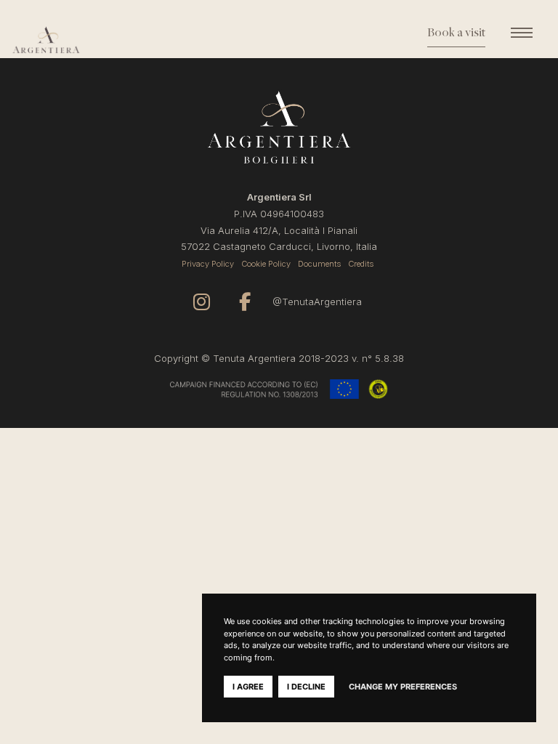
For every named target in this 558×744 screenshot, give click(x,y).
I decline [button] (306, 687)
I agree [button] (248, 687)
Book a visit (456, 33)
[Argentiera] (78, 39)
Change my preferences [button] (403, 687)
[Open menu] (521, 32)
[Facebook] (245, 301)
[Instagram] (201, 301)
